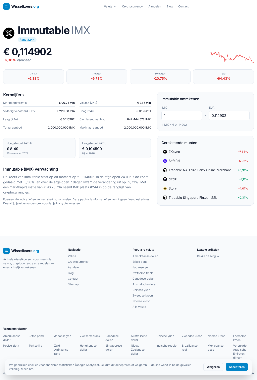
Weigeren (213, 367)
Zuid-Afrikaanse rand (61, 349)
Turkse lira (35, 345)
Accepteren (237, 367)
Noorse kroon (141, 301)
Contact (183, 6)
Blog (170, 6)
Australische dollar (145, 284)
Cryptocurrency (132, 6)
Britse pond (140, 261)
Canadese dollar (143, 278)
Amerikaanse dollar (145, 256)
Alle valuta (139, 306)
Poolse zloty (11, 345)
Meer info (27, 369)
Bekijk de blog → (208, 256)
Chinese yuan (141, 289)
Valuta (108, 6)
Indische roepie (166, 345)
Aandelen (154, 6)
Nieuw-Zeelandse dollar (138, 349)
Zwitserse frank (143, 273)
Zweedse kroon (143, 295)
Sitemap (73, 284)
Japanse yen (141, 267)
